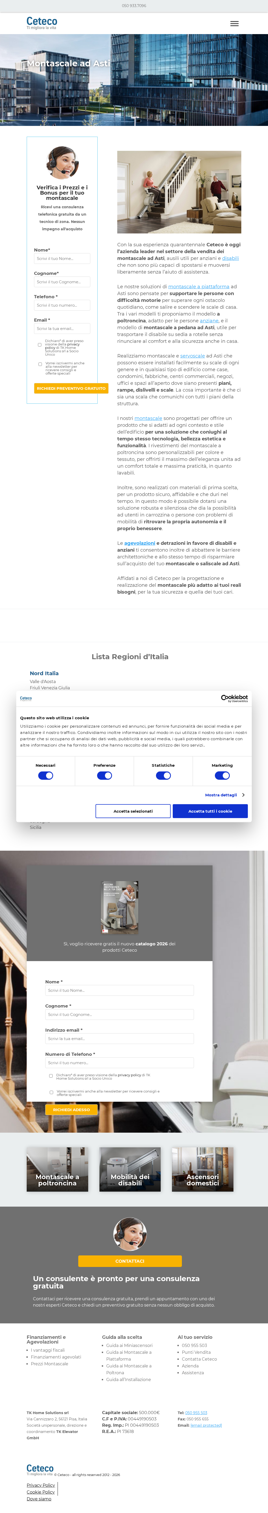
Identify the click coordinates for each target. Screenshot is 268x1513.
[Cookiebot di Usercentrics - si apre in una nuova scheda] (225, 699)
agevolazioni (139, 543)
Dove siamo (39, 1498)
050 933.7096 (134, 5)
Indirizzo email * (63, 1030)
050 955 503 (194, 1345)
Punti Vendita (196, 1352)
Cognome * (58, 1006)
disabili (230, 258)
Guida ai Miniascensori (129, 1345)
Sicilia (35, 827)
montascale (148, 418)
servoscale (192, 356)
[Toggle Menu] (234, 23)
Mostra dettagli (221, 794)
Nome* (42, 250)
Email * (42, 320)
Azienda (190, 1365)
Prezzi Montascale (49, 1363)
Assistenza (193, 1372)
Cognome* (46, 273)
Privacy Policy (41, 1485)
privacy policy (129, 1075)
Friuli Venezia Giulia (50, 687)
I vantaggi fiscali (48, 1350)
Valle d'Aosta (43, 681)
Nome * (54, 981)
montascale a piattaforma (199, 287)
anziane (209, 321)
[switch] (104, 775)
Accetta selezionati (133, 810)
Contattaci (129, 1261)
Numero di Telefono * (70, 1054)
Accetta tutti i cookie (210, 810)
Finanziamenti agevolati (56, 1357)
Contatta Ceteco (199, 1359)
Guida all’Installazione (128, 1379)
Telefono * (46, 296)
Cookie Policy (41, 1492)
